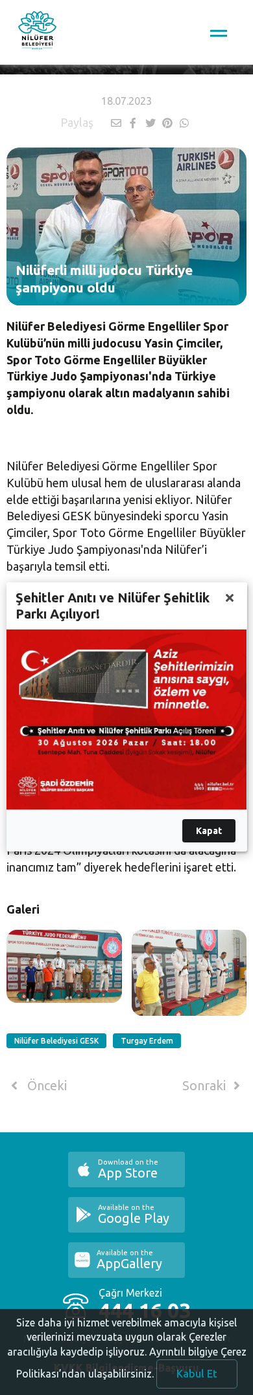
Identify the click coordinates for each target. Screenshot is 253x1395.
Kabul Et (196, 1373)
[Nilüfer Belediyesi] (37, 32)
